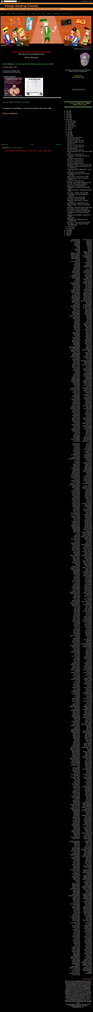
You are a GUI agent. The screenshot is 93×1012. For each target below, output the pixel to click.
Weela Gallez (76, 959)
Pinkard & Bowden (75, 804)
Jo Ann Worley (88, 622)
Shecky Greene (88, 875)
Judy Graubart (76, 650)
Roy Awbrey (77, 856)
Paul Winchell (76, 786)
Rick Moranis (76, 826)
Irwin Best (77, 574)
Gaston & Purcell (75, 516)
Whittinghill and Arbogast (76, 964)
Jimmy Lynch (76, 619)
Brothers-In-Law (88, 356)
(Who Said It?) (88, 253)
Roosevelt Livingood (86, 849)
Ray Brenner (76, 811)
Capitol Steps (76, 370)
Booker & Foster (75, 351)
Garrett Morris (76, 509)
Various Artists (88, 950)
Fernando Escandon (74, 484)
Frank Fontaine (76, 494)
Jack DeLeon (76, 580)
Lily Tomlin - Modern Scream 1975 (76, 197)
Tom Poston (88, 935)
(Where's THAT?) (75, 253)
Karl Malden (77, 659)
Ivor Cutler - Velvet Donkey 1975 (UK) (77, 184)
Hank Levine (88, 543)
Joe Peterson (88, 627)
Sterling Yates (76, 899)
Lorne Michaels (76, 694)
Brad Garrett (88, 352)
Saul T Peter (76, 868)
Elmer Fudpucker (75, 475)
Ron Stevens (88, 846)
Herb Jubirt (89, 559)
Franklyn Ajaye (76, 499)
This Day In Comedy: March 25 (75, 154)
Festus (90, 484)
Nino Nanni (89, 759)
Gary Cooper (76, 512)
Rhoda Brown (88, 818)
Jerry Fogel (77, 607)
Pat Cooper (77, 773)
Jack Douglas (88, 580)
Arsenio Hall (88, 286)
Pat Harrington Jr (75, 774)
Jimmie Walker (88, 616)
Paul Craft (89, 780)
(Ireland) (90, 246)
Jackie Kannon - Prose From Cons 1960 (77, 176)
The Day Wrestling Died (73, 139)
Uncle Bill (77, 944)
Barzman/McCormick (86, 301)
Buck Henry (77, 362)
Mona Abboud (76, 744)
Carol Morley (76, 375)
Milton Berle (89, 740)
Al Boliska (89, 258)
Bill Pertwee (89, 322)
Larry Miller (89, 674)
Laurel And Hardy (75, 679)
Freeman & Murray (87, 503)
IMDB (70, 71)
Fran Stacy (89, 490)
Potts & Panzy (76, 806)
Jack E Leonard (76, 581)
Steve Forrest (76, 902)
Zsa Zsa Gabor (76, 974)
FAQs (8, 13)
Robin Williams (88, 835)
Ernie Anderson (76, 478)
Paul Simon (77, 785)
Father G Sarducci (75, 483)
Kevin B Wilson (76, 668)
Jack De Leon (88, 578)
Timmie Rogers (88, 925)
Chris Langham (88, 385)
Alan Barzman (88, 262)
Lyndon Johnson (75, 705)
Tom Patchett (76, 935)
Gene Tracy (77, 520)
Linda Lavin (89, 688)
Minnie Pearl (76, 742)
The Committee (76, 916)
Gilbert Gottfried (87, 529)
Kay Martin (77, 661)
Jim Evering (77, 614)
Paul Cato (77, 780)
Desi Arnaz (89, 430)
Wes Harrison (76, 962)
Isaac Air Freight (87, 574)
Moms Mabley (88, 743)
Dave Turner (88, 412)
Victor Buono (76, 953)
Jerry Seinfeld (88, 608)
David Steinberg (87, 419)
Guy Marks (89, 540)
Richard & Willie (87, 819)
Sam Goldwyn (88, 861)
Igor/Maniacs (76, 573)
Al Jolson (89, 261)
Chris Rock (77, 386)
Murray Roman (76, 752)
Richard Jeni (76, 822)
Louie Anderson (76, 698)
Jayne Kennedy (76, 600)
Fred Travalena (76, 502)
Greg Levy (77, 537)
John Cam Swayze (75, 635)
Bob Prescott (88, 343)
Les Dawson (76, 686)
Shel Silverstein (76, 876)
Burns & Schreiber (87, 365)
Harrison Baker (76, 548)
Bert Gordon (88, 309)
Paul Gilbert (89, 781)
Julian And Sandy (75, 652)
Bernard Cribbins (87, 305)
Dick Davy (77, 434)
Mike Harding (88, 735)
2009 (67, 233)
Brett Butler (89, 355)
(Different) (89, 243)
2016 (67, 113)
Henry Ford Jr (76, 556)
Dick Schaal (88, 435)
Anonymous (77, 281)
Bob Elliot (77, 336)
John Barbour (76, 633)
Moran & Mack (88, 746)
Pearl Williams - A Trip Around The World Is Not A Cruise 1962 (27, 64)
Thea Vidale (89, 916)
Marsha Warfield (87, 714)
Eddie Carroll (76, 465)
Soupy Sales (76, 890)
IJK (39, 13)
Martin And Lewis (87, 717)
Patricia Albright (88, 777)
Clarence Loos (76, 392)
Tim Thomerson (76, 925)
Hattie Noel (77, 554)
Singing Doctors (87, 882)
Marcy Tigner (76, 712)
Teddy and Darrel (87, 912)
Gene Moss (89, 518)
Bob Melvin (89, 341)
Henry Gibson (88, 556)
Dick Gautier (88, 434)
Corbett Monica (76, 396)
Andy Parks (89, 277)
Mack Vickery (88, 705)
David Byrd (89, 415)
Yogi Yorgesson (76, 972)
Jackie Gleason (76, 586)
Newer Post (4, 144)
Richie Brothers (76, 825)
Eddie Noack (76, 469)
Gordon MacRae (87, 533)
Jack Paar (77, 582)
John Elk (77, 637)
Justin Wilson (88, 656)
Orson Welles (76, 767)
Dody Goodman (88, 439)
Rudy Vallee (89, 857)
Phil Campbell (76, 797)
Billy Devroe (88, 326)
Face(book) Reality (72, 148)
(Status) (90, 249)
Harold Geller (76, 546)
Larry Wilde (77, 676)
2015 (67, 114)
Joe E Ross (89, 626)
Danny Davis (76, 404)
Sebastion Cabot (87, 870)
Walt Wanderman (75, 957)
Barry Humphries (87, 298)
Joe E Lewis (76, 626)
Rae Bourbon (88, 808)
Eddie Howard (88, 467)
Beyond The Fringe (75, 316)
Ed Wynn (77, 463)
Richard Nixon (76, 823)
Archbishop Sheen (75, 283)
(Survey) (77, 250)
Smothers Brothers (87, 887)
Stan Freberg (88, 893)
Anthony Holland (87, 281)
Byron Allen (89, 367)
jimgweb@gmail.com (86, 49)
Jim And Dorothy (87, 611)
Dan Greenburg (76, 403)
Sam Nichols (76, 865)
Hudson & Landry (75, 569)
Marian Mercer (88, 712)
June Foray (89, 654)
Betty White (89, 314)
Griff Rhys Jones (75, 539)
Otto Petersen (76, 769)
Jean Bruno (89, 600)
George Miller (88, 525)
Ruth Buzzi (89, 859)
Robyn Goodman (75, 837)
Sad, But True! (71, 143)
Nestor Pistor (88, 758)
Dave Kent (89, 409)
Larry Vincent (88, 675)
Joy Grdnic (89, 648)
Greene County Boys (86, 536)
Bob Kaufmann (76, 340)
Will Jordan (89, 966)
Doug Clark (77, 453)
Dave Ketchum (76, 411)
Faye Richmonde (87, 483)
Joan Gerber (88, 623)
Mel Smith (89, 728)
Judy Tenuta (88, 650)
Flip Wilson (77, 488)
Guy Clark (77, 540)
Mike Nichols (88, 736)
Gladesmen (89, 531)
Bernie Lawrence (87, 307)
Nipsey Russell (76, 761)
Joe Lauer (77, 627)
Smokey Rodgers (87, 886)
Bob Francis (88, 336)
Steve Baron (76, 901)
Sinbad (78, 882)
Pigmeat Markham (87, 803)
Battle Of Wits (71, 218)
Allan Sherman (88, 271)
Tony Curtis (77, 938)
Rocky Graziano (87, 837)
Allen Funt (89, 273)
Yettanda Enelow (87, 970)
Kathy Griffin (76, 660)
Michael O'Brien (76, 732)
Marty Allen (89, 718)
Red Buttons (76, 812)
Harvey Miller (76, 552)
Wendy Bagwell (76, 961)
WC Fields (89, 958)
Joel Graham (76, 630)
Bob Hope (89, 337)
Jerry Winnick (88, 610)
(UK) (79, 252)
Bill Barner (89, 317)
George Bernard (76, 521)
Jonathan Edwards (75, 645)
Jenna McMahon (87, 604)
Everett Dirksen (88, 480)
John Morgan (76, 639)
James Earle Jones (75, 592)
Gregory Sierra (88, 537)
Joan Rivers (77, 625)
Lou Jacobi (89, 695)
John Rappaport (88, 639)
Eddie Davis (88, 465)
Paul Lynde (77, 782)
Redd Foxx (89, 814)
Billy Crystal (77, 326)
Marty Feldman (76, 721)
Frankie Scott (88, 498)
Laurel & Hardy (88, 678)
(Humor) (78, 246)
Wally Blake (77, 955)
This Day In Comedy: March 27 (75, 147)
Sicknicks (77, 880)
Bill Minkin (77, 322)
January (70, 228)
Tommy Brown (76, 936)
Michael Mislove (87, 731)
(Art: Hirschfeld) (76, 239)
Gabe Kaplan (88, 505)
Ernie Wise (77, 479)
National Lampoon (87, 757)
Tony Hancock (88, 938)
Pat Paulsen (88, 776)
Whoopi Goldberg (87, 963)
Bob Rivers (89, 344)
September (71, 126)
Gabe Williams (76, 506)
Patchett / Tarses (75, 777)
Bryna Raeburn (76, 359)
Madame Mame (88, 706)
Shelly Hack (77, 879)
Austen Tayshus (75, 291)
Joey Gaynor (88, 631)
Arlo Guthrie (89, 284)
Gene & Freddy (76, 517)
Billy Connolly (88, 325)
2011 (67, 230)
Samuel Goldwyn (87, 865)
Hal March (77, 541)
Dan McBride (88, 403)
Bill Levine (89, 321)
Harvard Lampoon (87, 551)
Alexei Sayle (76, 268)
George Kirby (88, 524)
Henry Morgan (88, 558)
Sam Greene (76, 863)
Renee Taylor (76, 816)
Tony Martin (77, 939)
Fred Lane (89, 501)
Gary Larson (88, 512)
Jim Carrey (89, 612)
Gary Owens (76, 514)
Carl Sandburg (88, 373)
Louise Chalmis (76, 701)
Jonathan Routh (76, 646)
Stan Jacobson (76, 894)
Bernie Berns (88, 306)
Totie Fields (77, 942)
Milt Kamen (89, 739)
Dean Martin (88, 422)
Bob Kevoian (88, 340)
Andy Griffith (88, 276)
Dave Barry (89, 407)
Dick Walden (76, 438)
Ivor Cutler (77, 576)
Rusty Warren (76, 859)
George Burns (88, 521)
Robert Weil (77, 834)
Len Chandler (88, 680)
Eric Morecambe (75, 476)
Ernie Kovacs (88, 478)
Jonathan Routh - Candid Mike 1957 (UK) (78, 203)
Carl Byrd (77, 371)
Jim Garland (77, 615)
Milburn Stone (88, 737)
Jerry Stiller (77, 610)
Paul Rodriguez (76, 784)
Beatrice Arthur (76, 302)
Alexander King (88, 267)
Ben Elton (77, 303)
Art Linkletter (88, 287)
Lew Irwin (89, 686)
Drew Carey (77, 456)
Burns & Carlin (76, 365)
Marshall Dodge (76, 716)
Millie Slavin (77, 739)
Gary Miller (89, 513)
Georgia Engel (76, 528)
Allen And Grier (76, 272)
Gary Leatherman (75, 513)
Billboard (84, 71)
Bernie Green (76, 307)
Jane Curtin (77, 595)
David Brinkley (76, 415)
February (70, 226)
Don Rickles (77, 449)
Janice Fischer (88, 596)
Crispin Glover (76, 400)
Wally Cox (89, 955)
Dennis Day (77, 426)
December (70, 121)
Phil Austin (89, 796)
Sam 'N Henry (76, 861)
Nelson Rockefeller (75, 758)
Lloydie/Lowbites (75, 691)
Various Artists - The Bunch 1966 (76, 185)
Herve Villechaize (87, 561)
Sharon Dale (76, 875)
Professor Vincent (75, 808)
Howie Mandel (88, 565)
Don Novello (88, 448)
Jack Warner (76, 585)
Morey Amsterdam (75, 748)
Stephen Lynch (88, 897)
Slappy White (88, 883)
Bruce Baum (76, 358)
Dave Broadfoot (88, 408)
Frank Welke (76, 497)
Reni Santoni (88, 816)
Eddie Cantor (88, 464)
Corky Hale (77, 397)
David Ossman (76, 419)
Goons (78, 533)
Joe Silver (89, 629)
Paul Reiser (89, 782)
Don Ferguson (76, 445)
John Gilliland (76, 638)
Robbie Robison (88, 827)
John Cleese (88, 635)
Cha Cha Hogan (88, 375)
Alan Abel (77, 262)
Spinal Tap (89, 891)
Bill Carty (89, 318)
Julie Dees (77, 653)
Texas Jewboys (88, 914)
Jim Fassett (89, 614)
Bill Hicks (77, 321)
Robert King (89, 831)
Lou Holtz (77, 695)
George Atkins (88, 520)
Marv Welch (77, 723)
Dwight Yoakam (76, 457)
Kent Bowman (88, 665)
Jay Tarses (77, 599)
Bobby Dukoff (76, 348)
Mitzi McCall (76, 743)
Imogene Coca (88, 573)
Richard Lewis (88, 822)
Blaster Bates (88, 329)
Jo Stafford (77, 623)
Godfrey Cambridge (87, 532)
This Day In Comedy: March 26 (75, 150)
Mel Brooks (77, 728)
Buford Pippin (76, 363)
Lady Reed (89, 671)
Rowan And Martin (75, 855)
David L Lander (76, 418)
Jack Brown (89, 577)
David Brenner (88, 414)
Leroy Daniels (76, 684)
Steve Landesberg (75, 904)
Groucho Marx (88, 539)
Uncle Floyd (77, 946)
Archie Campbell (87, 283)
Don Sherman (76, 450)
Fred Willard (89, 502)
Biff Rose (89, 316)
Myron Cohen (88, 752)
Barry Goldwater (75, 298)
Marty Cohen (88, 720)
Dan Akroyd (89, 401)
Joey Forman (76, 631)
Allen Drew (77, 273)
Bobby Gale (89, 348)
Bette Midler (88, 310)
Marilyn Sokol (76, 713)
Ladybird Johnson (75, 672)
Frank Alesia (88, 491)
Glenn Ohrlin (76, 532)
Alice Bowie (77, 269)
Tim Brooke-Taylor (75, 923)
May (69, 132)
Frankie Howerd (76, 498)
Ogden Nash (88, 765)
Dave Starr (89, 411)
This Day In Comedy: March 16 (75, 181)
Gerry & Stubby (88, 528)
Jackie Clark (88, 585)
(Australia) (89, 241)
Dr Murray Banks (75, 454)
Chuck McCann (88, 390)
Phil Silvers (89, 800)
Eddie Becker (76, 464)
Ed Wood (89, 461)
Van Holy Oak (88, 948)
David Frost (77, 416)
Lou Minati (77, 697)
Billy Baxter (77, 325)
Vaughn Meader (76, 951)
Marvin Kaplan (88, 723)
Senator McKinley (87, 872)
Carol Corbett (76, 374)
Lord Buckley (76, 693)
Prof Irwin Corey (75, 807)
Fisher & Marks (76, 487)
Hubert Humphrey (75, 567)
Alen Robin (77, 267)
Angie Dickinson (87, 279)
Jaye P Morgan (88, 599)
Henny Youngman (75, 555)
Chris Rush (89, 386)
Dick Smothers (88, 437)
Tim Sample (88, 924)
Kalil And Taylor (88, 657)
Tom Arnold (77, 931)
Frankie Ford (88, 497)
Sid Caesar (89, 880)
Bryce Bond (89, 358)
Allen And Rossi (87, 272)
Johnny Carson (76, 642)
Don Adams (77, 441)
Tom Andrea (89, 929)
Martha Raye (76, 717)
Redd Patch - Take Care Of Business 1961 (78, 222)
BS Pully (89, 359)
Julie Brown (89, 652)
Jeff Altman (89, 603)
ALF (91, 268)
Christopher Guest (87, 388)
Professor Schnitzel (86, 807)
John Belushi (88, 633)
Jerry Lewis (77, 608)
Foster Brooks (76, 490)
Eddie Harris (76, 467)
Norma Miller (88, 762)
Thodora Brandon (75, 917)
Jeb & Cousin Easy (87, 601)
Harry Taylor (77, 551)
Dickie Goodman (75, 439)
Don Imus (77, 446)
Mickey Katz (76, 733)
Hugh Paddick (76, 570)
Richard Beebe (76, 821)
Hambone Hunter (75, 543)
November (70, 122)
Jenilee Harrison (75, 604)
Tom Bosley (77, 932)
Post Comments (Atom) (16, 147)
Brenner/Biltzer (76, 355)
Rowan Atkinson (87, 855)
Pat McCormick (88, 774)
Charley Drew (88, 377)
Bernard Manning (75, 306)
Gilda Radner (76, 531)
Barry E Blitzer (88, 296)
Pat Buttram (77, 772)
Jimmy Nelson (88, 619)
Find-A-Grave (76, 71)
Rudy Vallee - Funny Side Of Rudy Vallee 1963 (79, 207)
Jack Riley (89, 582)
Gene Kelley (76, 518)
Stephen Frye (76, 897)
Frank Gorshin (76, 495)
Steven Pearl (88, 905)
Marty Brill (77, 720)
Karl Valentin (88, 659)
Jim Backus (77, 612)
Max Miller (77, 727)
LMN (43, 13)
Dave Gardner (76, 409)
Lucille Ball (89, 702)
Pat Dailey (89, 773)
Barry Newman (88, 299)
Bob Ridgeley (76, 344)
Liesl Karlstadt (88, 687)
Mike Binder (89, 733)
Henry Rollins (76, 559)
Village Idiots (76, 954)
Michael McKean (75, 731)
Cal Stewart (77, 369)
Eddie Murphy (88, 468)
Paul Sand (89, 784)
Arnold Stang (76, 286)
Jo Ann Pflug (76, 622)
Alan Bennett (76, 264)
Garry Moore (76, 510)
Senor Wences (76, 874)
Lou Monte (89, 697)
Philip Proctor (76, 801)
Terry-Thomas (76, 914)
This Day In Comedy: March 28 (75, 145)
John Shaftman (76, 641)
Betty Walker (76, 314)
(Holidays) (89, 245)
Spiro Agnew (76, 893)
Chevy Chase (88, 384)
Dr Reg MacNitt (88, 454)
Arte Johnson (76, 288)
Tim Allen (89, 921)
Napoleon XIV (76, 757)
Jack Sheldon (76, 584)
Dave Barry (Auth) (75, 408)
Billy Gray (77, 328)
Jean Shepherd (76, 601)
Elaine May (89, 472)
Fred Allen (89, 499)
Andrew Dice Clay (75, 276)
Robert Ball (77, 829)
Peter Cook (89, 792)
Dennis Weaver (76, 429)
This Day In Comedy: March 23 (75, 162)
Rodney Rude (88, 841)
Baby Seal (77, 294)
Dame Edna (77, 401)
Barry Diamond (76, 296)
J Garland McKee (87, 576)
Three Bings (88, 919)
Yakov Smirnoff (76, 970)
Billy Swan (89, 328)
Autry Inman (88, 291)
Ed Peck (77, 460)
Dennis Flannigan (87, 426)
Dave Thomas (76, 412)
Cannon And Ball (87, 369)
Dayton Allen (76, 422)
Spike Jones (88, 890)
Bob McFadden (76, 341)
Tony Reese (89, 939)
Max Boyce (89, 725)
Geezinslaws (88, 516)
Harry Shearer (88, 550)
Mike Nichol (77, 736)
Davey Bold (77, 414)
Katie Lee (89, 660)
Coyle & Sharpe (88, 397)
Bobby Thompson (75, 350)
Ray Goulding (88, 811)
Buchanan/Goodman (86, 360)
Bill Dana (89, 320)
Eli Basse (89, 473)
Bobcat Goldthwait (87, 350)
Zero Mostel (89, 973)
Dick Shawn (77, 437)
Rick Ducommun (87, 825)
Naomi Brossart (76, 755)
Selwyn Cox (77, 872)
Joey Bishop (88, 630)
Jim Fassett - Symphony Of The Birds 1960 (78, 210)
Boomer (90, 351)
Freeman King (76, 505)
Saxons (90, 868)
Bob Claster (77, 335)
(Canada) (77, 242)
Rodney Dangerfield (75, 841)
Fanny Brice (88, 482)
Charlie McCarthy (75, 381)
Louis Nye (89, 699)
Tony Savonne (76, 940)
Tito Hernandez (88, 928)
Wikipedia (87, 70)
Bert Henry (77, 310)
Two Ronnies (88, 943)
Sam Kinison (88, 863)
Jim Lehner (89, 615)
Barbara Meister (87, 294)
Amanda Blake (76, 275)
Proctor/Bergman (87, 806)
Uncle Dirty (89, 944)
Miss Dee (89, 742)
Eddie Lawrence (76, 468)
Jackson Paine (76, 590)
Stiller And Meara (87, 908)
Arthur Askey (88, 288)
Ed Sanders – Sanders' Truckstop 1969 (77, 193)
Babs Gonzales (88, 292)
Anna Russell (88, 280)
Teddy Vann (77, 913)
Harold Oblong (88, 546)
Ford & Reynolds (87, 488)
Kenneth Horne (76, 663)
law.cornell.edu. (81, 997)
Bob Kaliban (88, 339)
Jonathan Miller (88, 645)
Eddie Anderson (88, 463)
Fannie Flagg (76, 482)
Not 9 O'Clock (88, 763)
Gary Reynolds (88, 514)
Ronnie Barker (88, 848)
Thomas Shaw (76, 919)
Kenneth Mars (88, 663)
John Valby (89, 641)
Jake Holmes (88, 590)
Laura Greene (76, 678)
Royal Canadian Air (87, 856)
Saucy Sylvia (88, 867)
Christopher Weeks (75, 389)
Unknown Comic (75, 947)
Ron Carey (77, 845)
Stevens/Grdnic (88, 906)
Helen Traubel (88, 554)
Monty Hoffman (88, 744)
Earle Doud (89, 458)
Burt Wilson (89, 366)
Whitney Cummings (87, 962)
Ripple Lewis (76, 827)
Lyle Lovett (89, 703)
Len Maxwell (76, 682)
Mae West (77, 708)
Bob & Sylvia (76, 332)
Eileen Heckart (76, 472)
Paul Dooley (77, 781)
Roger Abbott (76, 842)
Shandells (89, 874)
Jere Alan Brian (76, 605)
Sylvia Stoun (76, 910)
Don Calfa (89, 443)
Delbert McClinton (87, 423)
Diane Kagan (76, 431)
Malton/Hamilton (87, 709)
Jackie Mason (88, 588)
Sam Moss (89, 864)
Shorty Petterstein (87, 879)
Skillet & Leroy (76, 883)
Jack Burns (77, 578)
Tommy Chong (88, 936)
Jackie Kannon (88, 586)
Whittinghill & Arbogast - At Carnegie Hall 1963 (79, 165)
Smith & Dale (88, 885)
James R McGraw (75, 593)
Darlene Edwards (75, 407)
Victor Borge (88, 951)
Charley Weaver (76, 378)
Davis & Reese (76, 420)
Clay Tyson (77, 393)
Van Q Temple (76, 950)
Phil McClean (76, 800)
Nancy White (88, 754)
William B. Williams (75, 968)
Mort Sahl (89, 748)
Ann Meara (77, 280)
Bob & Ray (89, 330)
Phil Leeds (89, 799)
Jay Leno (89, 597)
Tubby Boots (76, 943)
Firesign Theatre (87, 486)
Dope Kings (77, 452)
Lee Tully (77, 680)
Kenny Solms (76, 665)
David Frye (89, 416)
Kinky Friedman (88, 669)
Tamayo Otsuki (88, 910)
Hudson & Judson (87, 567)
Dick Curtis (89, 433)
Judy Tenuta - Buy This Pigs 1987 (76, 198)
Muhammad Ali (76, 751)
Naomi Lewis (88, 755)
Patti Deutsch (88, 778)
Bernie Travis (76, 309)
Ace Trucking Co (75, 256)
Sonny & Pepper (87, 889)
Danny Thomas (76, 405)
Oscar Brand (88, 767)
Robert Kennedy (75, 831)
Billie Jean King (88, 324)
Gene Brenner (88, 517)
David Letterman (87, 418)
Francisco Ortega (75, 491)
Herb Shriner (76, 561)
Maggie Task (88, 708)
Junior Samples (76, 656)
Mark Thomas (76, 714)
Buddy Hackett (88, 362)
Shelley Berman (87, 876)
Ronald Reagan (76, 848)
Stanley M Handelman (74, 895)
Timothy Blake (76, 927)
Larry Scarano (76, 675)
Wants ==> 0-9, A (17, 13)
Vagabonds (89, 947)
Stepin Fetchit (76, 898)
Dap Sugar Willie (87, 405)
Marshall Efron (88, 716)
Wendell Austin (88, 959)
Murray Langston (87, 751)
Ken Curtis (89, 661)
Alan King (77, 265)
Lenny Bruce (88, 682)
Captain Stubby (88, 370)
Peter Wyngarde (75, 796)
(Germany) (77, 245)
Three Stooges (76, 920)
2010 (67, 231)
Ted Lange (77, 912)
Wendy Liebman (87, 961)
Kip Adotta (77, 671)
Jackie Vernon (88, 589)
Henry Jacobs (76, 558)
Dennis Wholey (88, 429)
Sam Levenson (76, 864)
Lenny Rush (77, 683)
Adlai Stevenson (75, 257)
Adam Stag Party (87, 256)
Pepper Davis (76, 791)
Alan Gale (89, 264)
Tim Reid (77, 924)
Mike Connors (76, 735)
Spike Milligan (76, 891)
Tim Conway (88, 923)
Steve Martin (88, 904)
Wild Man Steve (76, 966)
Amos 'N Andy (88, 275)
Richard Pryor (88, 823)
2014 (67, 116)
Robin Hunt (77, 835)
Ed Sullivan (77, 461)
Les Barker (89, 684)
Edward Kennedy (87, 471)
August (70, 127)
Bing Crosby (76, 329)
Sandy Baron (76, 867)
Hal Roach (89, 541)
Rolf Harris (77, 844)
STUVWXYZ (56, 13)
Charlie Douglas (76, 379)
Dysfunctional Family (74, 458)
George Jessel (76, 524)
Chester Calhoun (87, 382)
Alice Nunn (89, 269)
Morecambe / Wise (87, 747)
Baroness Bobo (88, 295)
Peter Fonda (76, 793)
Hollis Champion (87, 562)
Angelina (77, 279)
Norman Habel (76, 763)
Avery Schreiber (75, 292)
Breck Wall (89, 354)
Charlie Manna (88, 379)
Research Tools (66, 13)
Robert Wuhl (88, 834)
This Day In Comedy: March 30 (75, 140)
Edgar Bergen (88, 469)
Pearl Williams (17, 102)
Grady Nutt (77, 535)
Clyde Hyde (77, 394)
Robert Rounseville (87, 833)
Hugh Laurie (89, 569)
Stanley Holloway (87, 894)
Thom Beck (89, 917)
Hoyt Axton (89, 566)
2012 (67, 119)
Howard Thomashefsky (76, 565)
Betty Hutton (88, 311)
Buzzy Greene (76, 367)
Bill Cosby (77, 320)
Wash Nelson (88, 957)
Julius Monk (88, 653)
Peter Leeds (77, 795)
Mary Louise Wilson (86, 724)
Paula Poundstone (87, 786)
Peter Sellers (88, 795)
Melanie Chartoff (75, 729)
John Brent (77, 634)
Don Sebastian (88, 449)
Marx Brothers (76, 724)
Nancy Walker (76, 754)
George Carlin (76, 522)
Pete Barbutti (88, 791)
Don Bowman (76, 443)
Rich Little (77, 819)
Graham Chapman (87, 535)
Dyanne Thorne (88, 457)
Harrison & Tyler (87, 547)
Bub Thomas (76, 360)
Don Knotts (89, 446)
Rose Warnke (88, 852)
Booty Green (76, 352)
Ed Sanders (89, 460)
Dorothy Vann (88, 452)
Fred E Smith (76, 501)
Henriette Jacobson (87, 555)
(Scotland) (77, 249)
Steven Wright (76, 906)
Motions (90, 750)
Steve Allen (89, 899)
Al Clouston (89, 260)
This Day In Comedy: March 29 (75, 142)
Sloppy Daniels (76, 885)
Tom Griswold (76, 934)
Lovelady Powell (87, 701)
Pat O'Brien (77, 776)
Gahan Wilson (88, 506)
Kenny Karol (88, 664)
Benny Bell (89, 303)
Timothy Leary (88, 927)
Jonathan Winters (87, 646)
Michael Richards (87, 732)
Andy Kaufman (76, 277)
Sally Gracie (88, 860)
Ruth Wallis (77, 860)
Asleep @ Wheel (75, 290)
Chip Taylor (77, 385)
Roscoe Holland (88, 850)
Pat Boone (89, 770)
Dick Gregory (76, 435)
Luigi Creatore (76, 703)
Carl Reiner (77, 373)
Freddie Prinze (76, 503)
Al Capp (78, 260)
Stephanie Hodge (87, 895)
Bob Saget (77, 345)
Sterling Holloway (87, 898)
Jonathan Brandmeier (86, 644)
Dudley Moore (88, 456)
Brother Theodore (75, 356)
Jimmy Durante (88, 618)
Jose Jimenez (76, 648)
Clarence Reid (88, 392)
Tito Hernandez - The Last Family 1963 (77, 209)
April (69, 134)
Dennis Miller (88, 427)
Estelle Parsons (87, 479)
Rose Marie (77, 852)
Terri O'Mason (88, 913)
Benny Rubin (76, 305)
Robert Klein (76, 833)
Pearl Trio (77, 789)
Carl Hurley (89, 371)
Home (2, 13)
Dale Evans (89, 400)
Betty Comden (76, 311)
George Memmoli (75, 525)
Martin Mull (77, 718)
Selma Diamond (87, 871)
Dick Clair (77, 433)
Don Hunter (89, 445)
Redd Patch (77, 815)
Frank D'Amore (76, 492)
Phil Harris (77, 799)
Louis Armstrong (87, 698)
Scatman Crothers (75, 870)
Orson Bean (89, 766)
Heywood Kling (76, 562)
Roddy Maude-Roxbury (88, 839)
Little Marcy (89, 690)
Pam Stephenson (87, 769)
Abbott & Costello (75, 254)
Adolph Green (88, 257)
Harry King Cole (88, 548)
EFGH (33, 13)
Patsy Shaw (77, 778)
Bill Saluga (77, 324)
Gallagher (89, 507)
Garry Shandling (87, 510)
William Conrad (88, 968)
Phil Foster (89, 797)
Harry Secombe (76, 550)
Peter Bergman (76, 792)
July (69, 129)
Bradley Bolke (76, 354)
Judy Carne (77, 649)
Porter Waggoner (87, 804)
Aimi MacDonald (75, 258)
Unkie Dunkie (88, 946)
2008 (67, 235)
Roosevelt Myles (75, 850)
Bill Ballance (76, 317)
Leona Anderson (87, 683)
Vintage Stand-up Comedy (21, 5)
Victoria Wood (88, 953)
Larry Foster (77, 674)
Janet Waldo (76, 596)
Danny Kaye (88, 404)
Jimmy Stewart (76, 620)
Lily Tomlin (77, 688)
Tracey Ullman (88, 942)
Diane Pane (89, 431)
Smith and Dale (76, 886)
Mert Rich (89, 729)
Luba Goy (77, 702)
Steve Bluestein (87, 901)
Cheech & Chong (87, 381)
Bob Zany (89, 345)
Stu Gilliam (77, 909)
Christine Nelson (75, 388)
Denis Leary (89, 424)
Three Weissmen (87, 920)
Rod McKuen (76, 838)
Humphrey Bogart (87, 571)
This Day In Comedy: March (74, 137)
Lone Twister (88, 691)
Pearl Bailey (88, 788)
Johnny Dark (88, 642)
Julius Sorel (77, 654)
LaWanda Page (88, 679)
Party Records (76, 770)
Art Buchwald (76, 287)
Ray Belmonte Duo (87, 810)
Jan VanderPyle (88, 593)
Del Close (77, 423)
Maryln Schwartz (75, 725)
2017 (67, 111)
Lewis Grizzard (76, 687)
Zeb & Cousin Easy (75, 973)
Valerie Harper (76, 948)
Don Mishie (77, 448)
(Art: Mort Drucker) (75, 241)
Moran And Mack (75, 747)
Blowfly (78, 330)
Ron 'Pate (89, 844)
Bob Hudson (76, 339)
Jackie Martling (76, 588)
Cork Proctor (88, 396)
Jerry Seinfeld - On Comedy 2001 (76, 172)
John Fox (89, 637)
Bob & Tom (89, 332)
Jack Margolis (88, 581)
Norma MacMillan (75, 762)
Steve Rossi (76, 905)
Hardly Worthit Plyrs (86, 544)
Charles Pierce (76, 377)
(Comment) (89, 242)
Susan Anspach (88, 909)
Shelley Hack (76, 878)
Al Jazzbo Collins (75, 261)
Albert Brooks (88, 265)
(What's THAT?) (88, 252)
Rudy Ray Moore (75, 857)
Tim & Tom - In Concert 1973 (74, 160)
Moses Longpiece (75, 750)
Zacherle (89, 972)
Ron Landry (89, 845)
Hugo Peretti (76, 571)
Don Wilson (89, 450)
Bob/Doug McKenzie (74, 347)
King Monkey (88, 668)
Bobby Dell (89, 347)
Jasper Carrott (76, 597)
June (69, 131)
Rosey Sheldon (88, 853)
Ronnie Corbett (76, 849)
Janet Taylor (88, 595)
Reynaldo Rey (76, 818)
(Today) (90, 250)
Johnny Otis (77, 644)
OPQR (49, 13)
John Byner (89, 634)
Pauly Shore (76, 788)
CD (28, 13)
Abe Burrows (88, 254)
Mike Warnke (76, 737)
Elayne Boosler (76, 473)
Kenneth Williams (75, 664)
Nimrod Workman (75, 759)
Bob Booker (89, 333)
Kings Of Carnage (75, 669)
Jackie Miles (76, 589)
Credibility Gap (88, 399)
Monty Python (76, 746)
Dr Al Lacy (89, 453)
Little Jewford (76, 690)
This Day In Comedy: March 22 (75, 163)
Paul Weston (88, 785)
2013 (67, 117)
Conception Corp (87, 394)
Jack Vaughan (88, 584)
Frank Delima (88, 492)
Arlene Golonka (76, 284)
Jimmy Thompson (87, 620)
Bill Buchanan (76, 318)
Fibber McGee (76, 486)
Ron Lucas (77, 846)
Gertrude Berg (76, 529)
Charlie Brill (89, 378)
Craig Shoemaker (75, 399)
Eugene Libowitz (75, 480)
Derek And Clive (75, 430)
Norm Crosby (88, 761)
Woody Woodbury (87, 969)
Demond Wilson (76, 424)
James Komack (88, 592)
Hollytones (77, 563)
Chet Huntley (76, 384)
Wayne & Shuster (75, 958)
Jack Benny (77, 577)
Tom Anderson (76, 929)
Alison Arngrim (76, 271)
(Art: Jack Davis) (87, 239)
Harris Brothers (76, 547)
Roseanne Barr (76, 853)
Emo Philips (88, 475)
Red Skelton (76, 814)
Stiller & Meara (76, 908)
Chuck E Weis (88, 389)
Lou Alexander (88, 694)
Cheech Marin (76, 382)
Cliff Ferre (89, 393)
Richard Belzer (88, 821)
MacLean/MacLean (75, 706)
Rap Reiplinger (76, 810)
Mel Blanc (89, 727)
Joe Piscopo (76, 629)
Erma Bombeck (88, 476)
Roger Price (89, 842)
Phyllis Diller (76, 803)
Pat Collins (89, 772)
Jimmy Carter (76, 618)
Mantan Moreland (75, 710)
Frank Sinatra (88, 495)
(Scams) (89, 247)
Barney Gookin (76, 295)
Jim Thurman (76, 616)
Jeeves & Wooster (75, 603)
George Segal (88, 527)
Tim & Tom (77, 921)
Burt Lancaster (76, 366)
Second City (76, 871)
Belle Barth (89, 302)
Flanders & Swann (87, 487)
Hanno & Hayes (76, 544)
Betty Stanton (88, 313)
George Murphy (76, 527)
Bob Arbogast (76, 333)
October (70, 124)
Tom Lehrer (89, 934)
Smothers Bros (76, 887)
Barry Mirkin (77, 299)
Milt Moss (77, 740)
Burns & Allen (88, 363)
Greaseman (77, 536)
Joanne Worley (88, 625)
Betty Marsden (76, 313)
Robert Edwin (88, 830)
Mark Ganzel (88, 713)
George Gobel (88, 522)
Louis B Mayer (76, 699)
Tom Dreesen (88, 932)
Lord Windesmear (87, 693)
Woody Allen (76, 969)
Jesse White (76, 611)
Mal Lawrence (76, 709)
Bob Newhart (76, 343)
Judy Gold (89, 649)
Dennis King (77, 427)
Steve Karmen (88, 902)
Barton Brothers (76, 301)
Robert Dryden (76, 830)
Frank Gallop (88, 494)
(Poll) (78, 247)
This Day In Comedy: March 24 (75, 158)
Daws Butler (88, 420)
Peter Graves (88, 793)
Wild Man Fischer (87, 965)
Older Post (59, 144)
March (69, 136)
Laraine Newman (87, 672)
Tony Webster (88, 940)
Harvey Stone (88, 552)
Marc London (88, 710)
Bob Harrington (76, 337)
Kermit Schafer (88, 667)
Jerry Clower (88, 605)
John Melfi (89, 638)
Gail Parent (77, 507)
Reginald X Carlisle (87, 815)
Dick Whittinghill (87, 438)
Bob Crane (89, 335)
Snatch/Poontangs (75, 889)
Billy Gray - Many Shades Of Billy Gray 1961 (79, 182)
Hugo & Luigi (88, 570)
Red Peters (89, 812)
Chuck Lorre (77, 390)
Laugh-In (89, 676)
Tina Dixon (77, 928)
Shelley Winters (88, 878)
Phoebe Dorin (88, 801)
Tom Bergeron (88, 931)
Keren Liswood (76, 667)
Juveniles (77, 657)
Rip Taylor (89, 826)
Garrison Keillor (88, 509)
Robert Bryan (88, 829)
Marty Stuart (88, 721)
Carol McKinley (88, 374)
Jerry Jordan (88, 607)
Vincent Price (88, 954)
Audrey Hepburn (87, 290)
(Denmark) (77, 243)
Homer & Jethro (88, 563)
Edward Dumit (76, 471)
